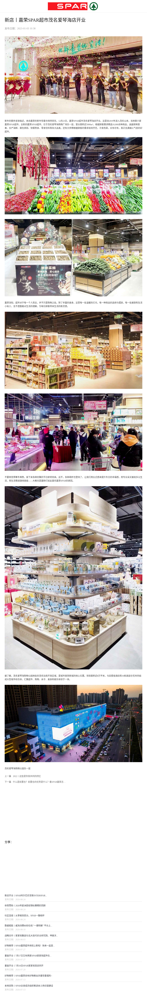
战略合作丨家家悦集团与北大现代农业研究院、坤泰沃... (31, 935)
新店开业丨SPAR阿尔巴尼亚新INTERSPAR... (26, 895)
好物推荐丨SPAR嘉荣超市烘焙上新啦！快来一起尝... (30, 945)
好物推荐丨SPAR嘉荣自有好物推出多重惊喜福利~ (28, 976)
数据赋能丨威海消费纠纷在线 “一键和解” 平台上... (28, 925)
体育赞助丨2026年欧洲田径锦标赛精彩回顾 (25, 905)
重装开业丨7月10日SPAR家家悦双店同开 (24, 966)
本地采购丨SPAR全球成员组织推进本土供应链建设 (29, 986)
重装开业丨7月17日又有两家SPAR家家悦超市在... (28, 955)
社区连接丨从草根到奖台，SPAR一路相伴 (24, 915)
